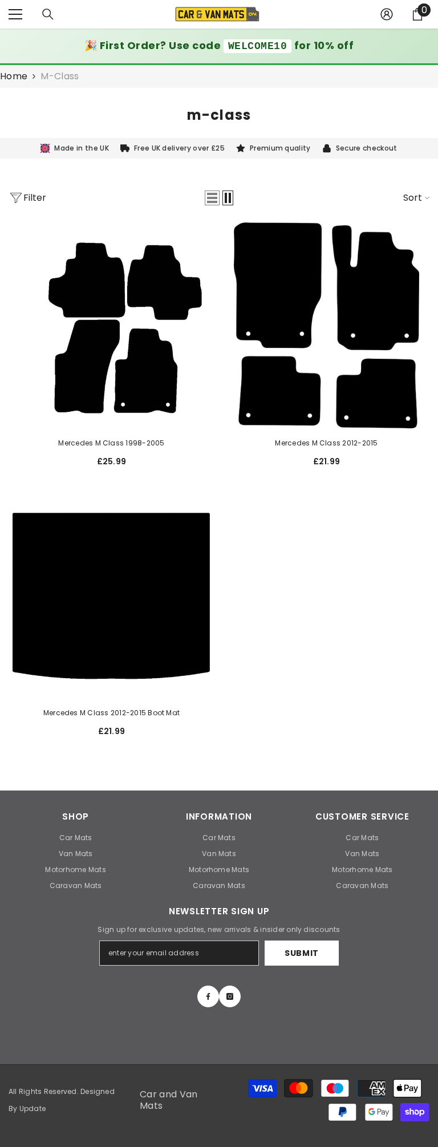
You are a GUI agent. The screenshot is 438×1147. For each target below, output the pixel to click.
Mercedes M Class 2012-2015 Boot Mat (111, 713)
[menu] (15, 14)
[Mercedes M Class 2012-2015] (326, 325)
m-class (59, 76)
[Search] (48, 14)
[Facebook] (208, 996)
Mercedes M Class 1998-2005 (111, 443)
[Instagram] (230, 996)
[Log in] (386, 14)
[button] (212, 198)
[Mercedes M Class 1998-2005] (111, 325)
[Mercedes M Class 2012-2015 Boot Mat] (111, 595)
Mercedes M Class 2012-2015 (326, 443)
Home (13, 76)
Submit (302, 953)
